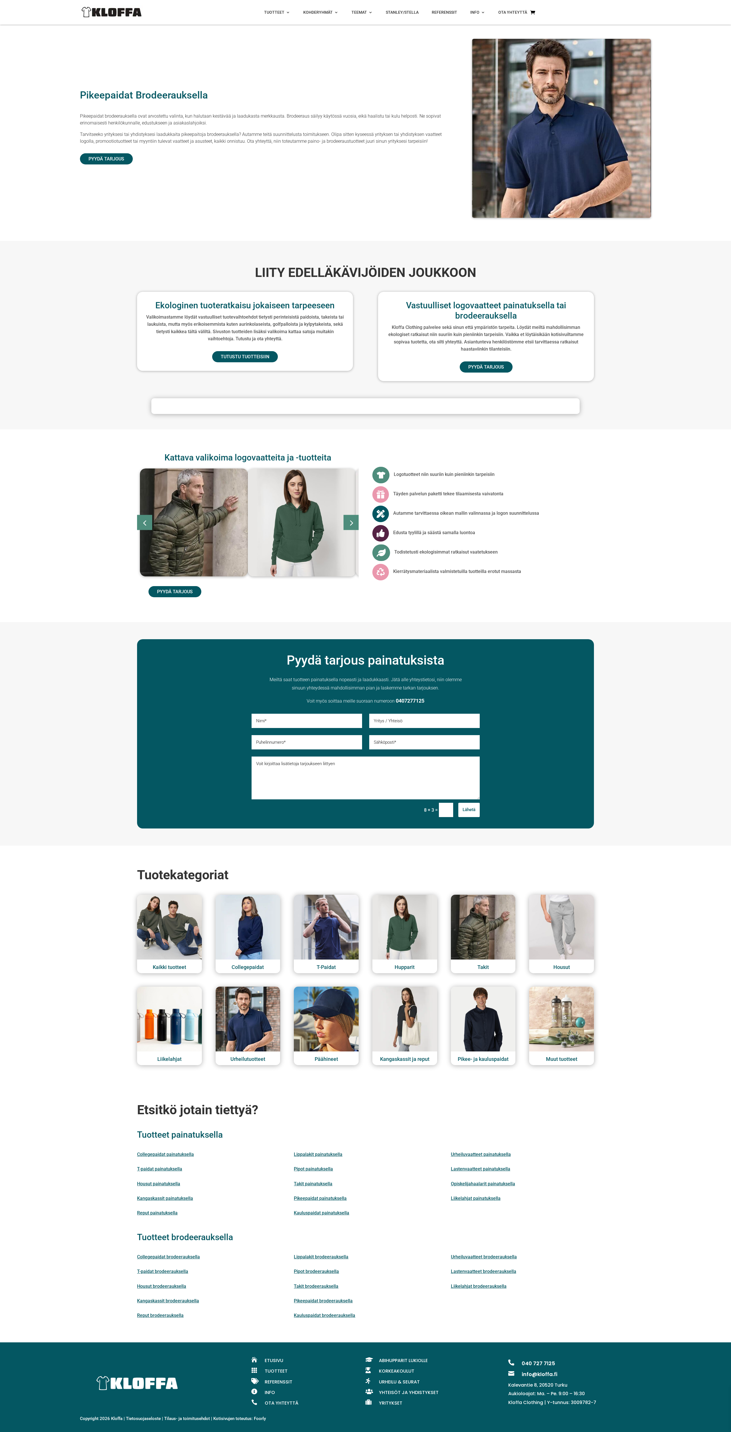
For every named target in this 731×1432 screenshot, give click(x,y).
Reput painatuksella (157, 1213)
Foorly (260, 1418)
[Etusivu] (111, 12)
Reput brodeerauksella (160, 1315)
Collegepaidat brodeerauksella (168, 1257)
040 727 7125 (538, 1363)
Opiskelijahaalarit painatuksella (483, 1183)
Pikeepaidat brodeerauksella (323, 1301)
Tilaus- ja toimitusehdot (187, 1418)
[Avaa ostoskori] (532, 12)
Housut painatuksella (158, 1183)
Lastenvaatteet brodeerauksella (483, 1271)
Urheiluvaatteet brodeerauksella (484, 1257)
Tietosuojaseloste (143, 1418)
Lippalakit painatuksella (318, 1154)
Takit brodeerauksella (316, 1286)
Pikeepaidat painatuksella (320, 1198)
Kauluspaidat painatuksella (321, 1213)
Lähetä (469, 809)
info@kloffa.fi (539, 1374)
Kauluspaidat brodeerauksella (324, 1315)
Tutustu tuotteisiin (245, 356)
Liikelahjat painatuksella (476, 1198)
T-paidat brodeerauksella (162, 1271)
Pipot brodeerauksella (316, 1271)
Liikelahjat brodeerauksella (479, 1286)
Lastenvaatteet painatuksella (480, 1169)
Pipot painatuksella (313, 1169)
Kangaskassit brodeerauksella (168, 1301)
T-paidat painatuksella (159, 1169)
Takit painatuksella (313, 1183)
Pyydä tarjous (106, 159)
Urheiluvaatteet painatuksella (481, 1154)
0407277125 (410, 701)
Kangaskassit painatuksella (165, 1198)
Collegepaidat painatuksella (165, 1154)
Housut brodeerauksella (161, 1286)
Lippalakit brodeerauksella (321, 1257)
